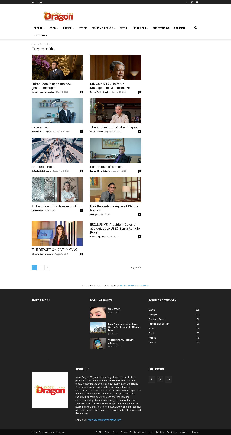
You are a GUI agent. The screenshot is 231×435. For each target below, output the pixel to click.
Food (53, 27)
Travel (67, 27)
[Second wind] (57, 110)
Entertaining (161, 27)
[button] (195, 28)
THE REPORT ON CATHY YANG (54, 250)
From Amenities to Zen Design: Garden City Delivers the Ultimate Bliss (124, 327)
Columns (179, 27)
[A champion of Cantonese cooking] (57, 189)
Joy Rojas (94, 214)
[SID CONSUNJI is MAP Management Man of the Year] (115, 67)
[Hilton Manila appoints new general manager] (57, 67)
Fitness (82, 27)
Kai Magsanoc (96, 131)
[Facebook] (186, 2)
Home (34, 44)
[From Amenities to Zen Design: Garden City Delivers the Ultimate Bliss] (98, 327)
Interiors (140, 27)
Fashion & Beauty (102, 27)
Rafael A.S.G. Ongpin (99, 92)
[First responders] (57, 150)
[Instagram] (192, 2)
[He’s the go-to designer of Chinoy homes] (115, 189)
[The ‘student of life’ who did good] (115, 110)
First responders (43, 167)
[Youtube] (197, 2)
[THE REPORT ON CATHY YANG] (57, 233)
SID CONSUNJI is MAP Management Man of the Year (111, 86)
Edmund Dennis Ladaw (100, 171)
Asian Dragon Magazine (43, 92)
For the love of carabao (107, 167)
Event (123, 27)
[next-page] (47, 267)
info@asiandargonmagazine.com (104, 419)
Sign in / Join (37, 2)
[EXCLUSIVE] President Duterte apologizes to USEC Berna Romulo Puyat (115, 228)
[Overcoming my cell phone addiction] (98, 343)
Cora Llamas (37, 210)
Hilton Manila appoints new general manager (52, 86)
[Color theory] (98, 312)
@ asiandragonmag (134, 285)
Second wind (41, 127)
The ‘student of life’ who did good (114, 127)
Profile (38, 27)
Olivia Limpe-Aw (97, 236)
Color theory (114, 309)
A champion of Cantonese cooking (56, 206)
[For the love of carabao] (115, 150)
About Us (39, 35)
